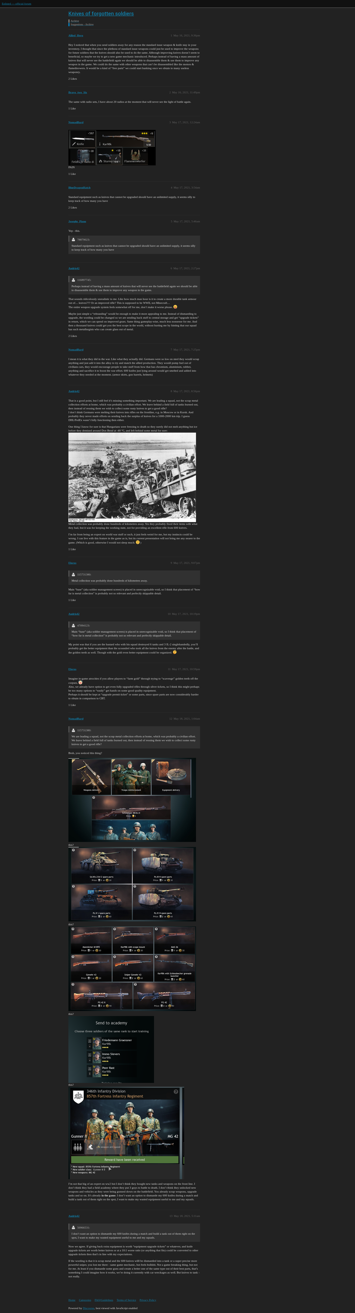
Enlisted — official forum (16, 3)
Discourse (88, 1308)
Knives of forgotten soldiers (101, 14)
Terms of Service (126, 1300)
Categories (85, 1300)
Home (71, 1300)
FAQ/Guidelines (104, 1300)
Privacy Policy (148, 1300)
